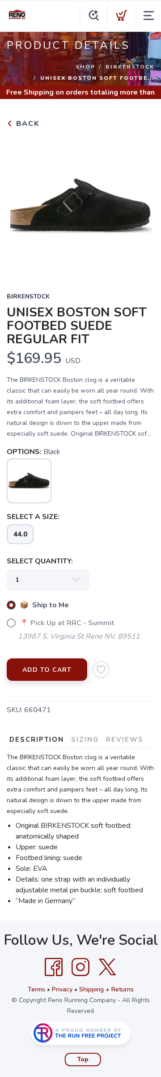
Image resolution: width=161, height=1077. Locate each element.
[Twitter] (107, 967)
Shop (85, 66)
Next (140, 204)
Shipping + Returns (106, 989)
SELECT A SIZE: (33, 517)
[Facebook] (53, 967)
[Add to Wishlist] (101, 669)
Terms (36, 989)
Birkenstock (130, 66)
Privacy (62, 989)
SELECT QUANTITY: (40, 561)
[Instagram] (80, 967)
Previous (21, 204)
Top (83, 1059)
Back (26, 124)
